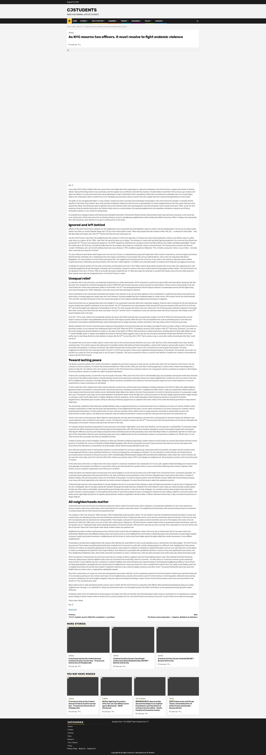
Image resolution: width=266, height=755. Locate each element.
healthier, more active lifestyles (127, 562)
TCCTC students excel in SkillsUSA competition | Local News (92, 616)
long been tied (158, 475)
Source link (73, 610)
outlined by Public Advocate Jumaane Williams (98, 406)
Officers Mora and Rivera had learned (165, 585)
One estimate (171, 557)
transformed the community (79, 257)
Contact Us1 (91, 749)
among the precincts (134, 287)
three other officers (184, 331)
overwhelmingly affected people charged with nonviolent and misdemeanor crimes (142, 455)
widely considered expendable (178, 243)
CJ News (83, 21)
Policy (147, 21)
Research (136, 21)
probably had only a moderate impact (139, 296)
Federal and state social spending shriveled (99, 525)
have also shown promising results (183, 553)
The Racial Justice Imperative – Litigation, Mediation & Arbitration (172, 616)
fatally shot (119, 189)
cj (80, 44)
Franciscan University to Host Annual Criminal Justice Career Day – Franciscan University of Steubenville (86, 661)
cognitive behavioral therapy (172, 464)
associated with (133, 550)
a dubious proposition (133, 441)
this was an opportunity (106, 194)
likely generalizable (78, 564)
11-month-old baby (75, 334)
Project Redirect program (113, 443)
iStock (80, 601)
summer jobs (145, 464)
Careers (158, 21)
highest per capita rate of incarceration (95, 308)
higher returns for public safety (151, 536)
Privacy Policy (72, 749)
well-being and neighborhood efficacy (170, 562)
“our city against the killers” (88, 201)
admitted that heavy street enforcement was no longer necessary (112, 322)
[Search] (197, 21)
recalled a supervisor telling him (140, 248)
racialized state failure (114, 372)
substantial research (110, 569)
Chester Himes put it (98, 231)
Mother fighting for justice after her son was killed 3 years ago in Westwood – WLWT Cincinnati (115, 704)
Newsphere (139, 753)
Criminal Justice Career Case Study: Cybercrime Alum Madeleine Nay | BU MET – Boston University (131, 661)
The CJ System (97, 21)
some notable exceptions (98, 578)
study (175, 564)
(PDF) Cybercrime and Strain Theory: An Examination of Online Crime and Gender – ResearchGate (181, 704)
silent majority (124, 262)
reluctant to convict (157, 429)
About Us (82, 749)
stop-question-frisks (142, 306)
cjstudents (82, 10)
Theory (124, 21)
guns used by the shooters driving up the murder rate (113, 487)
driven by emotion (82, 208)
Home (75, 21)
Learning (112, 21)
